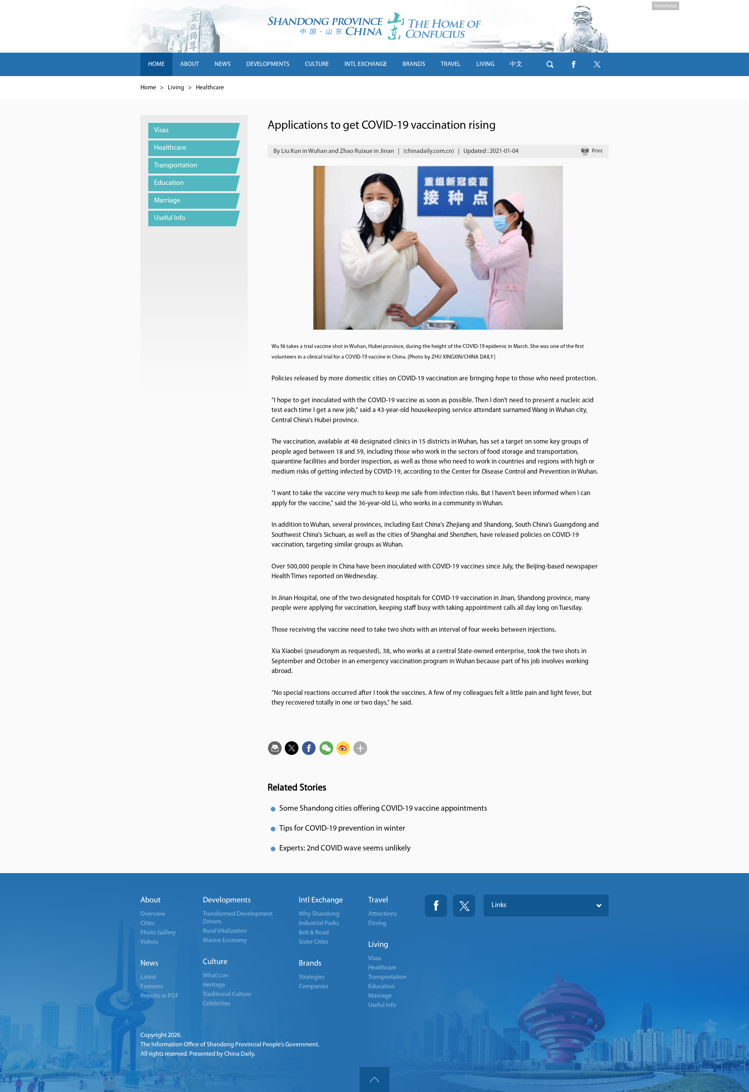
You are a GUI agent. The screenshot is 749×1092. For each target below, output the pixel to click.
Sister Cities (313, 942)
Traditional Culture (227, 994)
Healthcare (210, 88)
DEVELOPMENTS (267, 64)
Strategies (312, 977)
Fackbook (436, 906)
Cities (147, 923)
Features (151, 987)
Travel (378, 900)
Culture (215, 962)
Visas (374, 958)
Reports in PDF (159, 996)
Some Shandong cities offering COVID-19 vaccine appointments (383, 809)
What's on (216, 976)
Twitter (464, 906)
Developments (227, 900)
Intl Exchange (321, 900)
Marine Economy (225, 941)
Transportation (387, 977)
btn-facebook (573, 64)
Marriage (380, 996)
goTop (374, 1079)
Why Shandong (319, 914)
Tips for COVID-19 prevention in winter (342, 829)
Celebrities (216, 1004)
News (149, 964)
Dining (377, 923)
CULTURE (317, 64)
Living (176, 88)
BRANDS (414, 64)
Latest (148, 977)
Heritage (214, 985)
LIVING (485, 64)
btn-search (550, 64)
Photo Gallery (158, 933)
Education (381, 987)
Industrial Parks (319, 923)
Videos (149, 942)
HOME (156, 64)
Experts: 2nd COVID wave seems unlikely (344, 848)
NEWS (223, 64)
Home (148, 88)
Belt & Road (314, 933)
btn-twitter (597, 64)
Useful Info (382, 1005)
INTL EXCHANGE (365, 64)
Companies (313, 987)
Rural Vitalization (225, 931)
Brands (310, 964)
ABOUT (189, 64)
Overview (152, 914)
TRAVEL (451, 64)
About (150, 900)
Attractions (382, 914)
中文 (516, 64)
